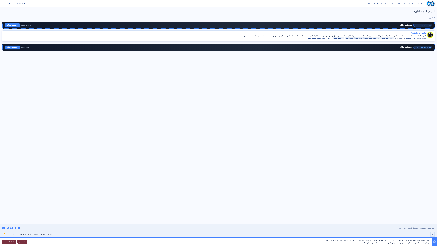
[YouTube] (3, 228)
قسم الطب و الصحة (314, 38)
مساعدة (14, 234)
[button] (404, 3)
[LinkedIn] (15, 228)
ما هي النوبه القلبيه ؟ (418, 33)
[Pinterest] (11, 228)
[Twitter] (7, 228)
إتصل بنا (49, 234)
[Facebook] (19, 228)
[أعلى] (9, 234)
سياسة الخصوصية (25, 234)
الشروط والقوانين (39, 234)
